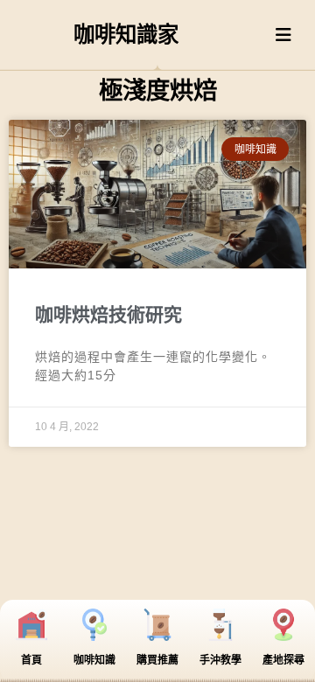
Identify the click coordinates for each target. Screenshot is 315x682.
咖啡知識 (95, 660)
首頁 (31, 660)
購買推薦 (157, 660)
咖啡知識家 (126, 34)
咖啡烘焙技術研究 (108, 314)
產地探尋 (283, 660)
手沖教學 (221, 660)
